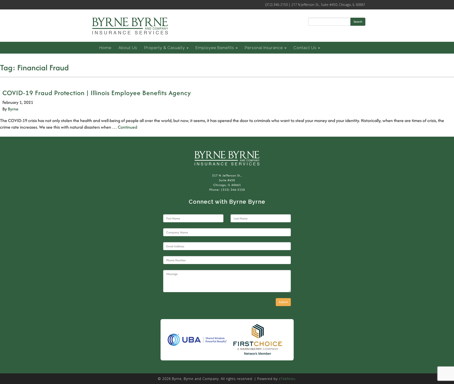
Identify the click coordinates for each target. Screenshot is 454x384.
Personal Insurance (264, 47)
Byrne (13, 109)
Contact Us (305, 47)
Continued (127, 127)
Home (105, 47)
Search (358, 21)
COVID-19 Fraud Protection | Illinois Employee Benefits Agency (96, 92)
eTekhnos (287, 378)
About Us (127, 47)
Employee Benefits (215, 47)
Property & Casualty (165, 47)
